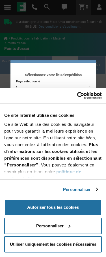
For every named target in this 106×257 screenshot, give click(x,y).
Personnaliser (77, 189)
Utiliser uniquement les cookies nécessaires (53, 244)
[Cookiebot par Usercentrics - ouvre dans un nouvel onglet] (77, 95)
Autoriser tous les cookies (53, 207)
